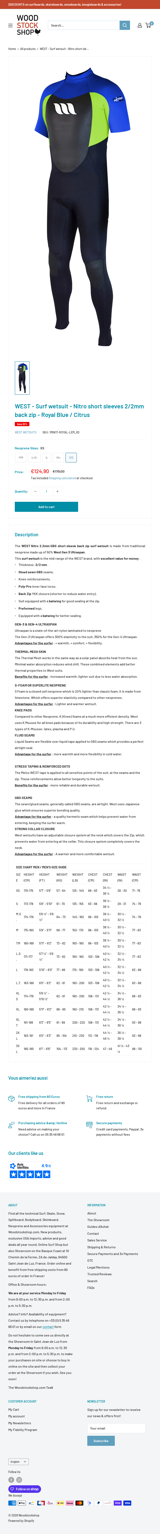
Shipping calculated (62, 478)
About (91, 1213)
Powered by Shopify (21, 1521)
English (15, 1461)
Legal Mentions (98, 1267)
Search (92, 1281)
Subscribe (101, 1441)
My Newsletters (19, 1423)
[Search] (125, 25)
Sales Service (97, 1240)
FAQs (91, 1287)
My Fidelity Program (22, 1430)
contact (48, 1327)
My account (16, 1416)
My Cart (13, 1409)
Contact (93, 1233)
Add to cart (46, 507)
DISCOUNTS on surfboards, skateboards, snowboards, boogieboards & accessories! (64, 4)
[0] (148, 25)
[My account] (140, 25)
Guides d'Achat (98, 1226)
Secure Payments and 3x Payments (112, 1254)
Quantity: (21, 491)
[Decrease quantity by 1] (35, 491)
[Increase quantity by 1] (57, 491)
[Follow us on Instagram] (19, 1480)
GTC (90, 1260)
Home (12, 49)
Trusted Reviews (99, 1274)
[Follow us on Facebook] (11, 1480)
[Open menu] (10, 25)
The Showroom (98, 1220)
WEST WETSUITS (25, 432)
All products (28, 49)
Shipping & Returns (101, 1247)
